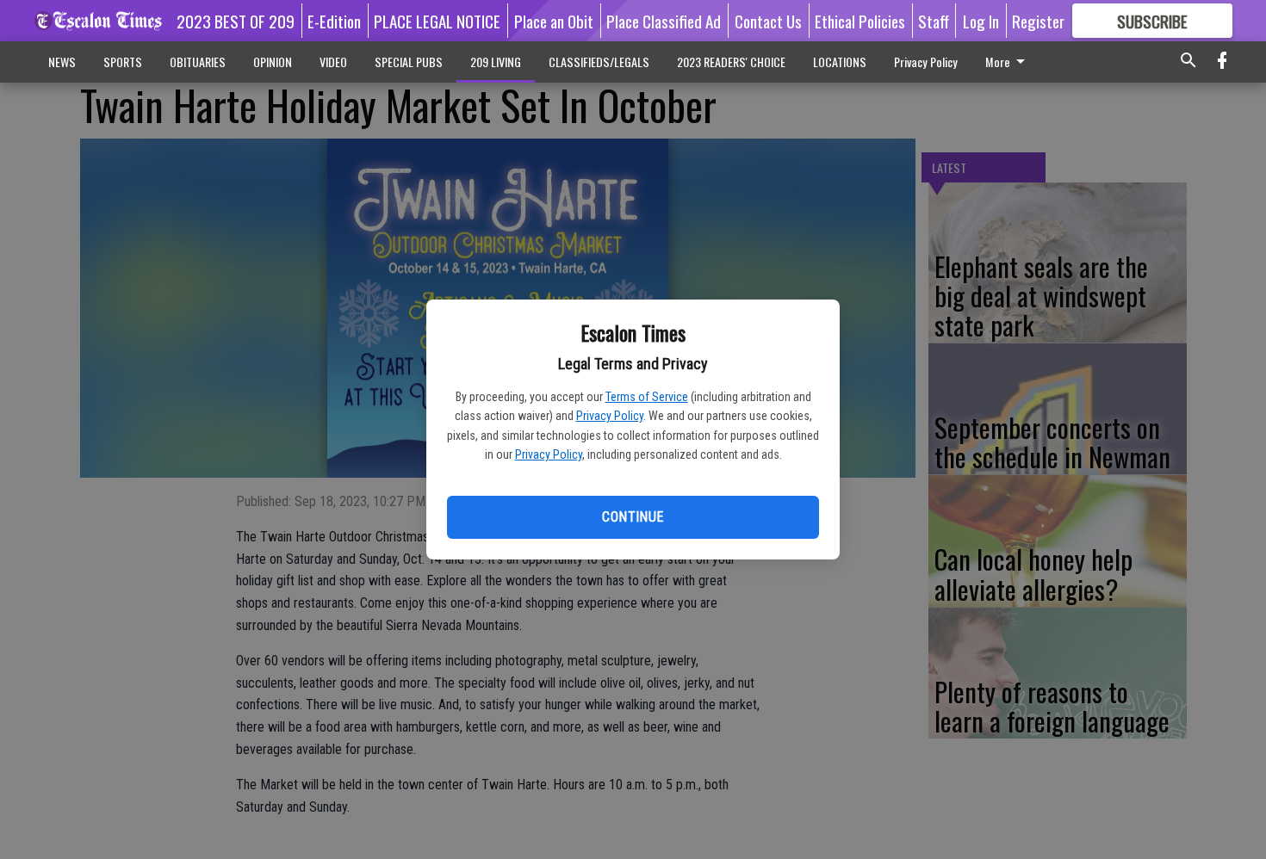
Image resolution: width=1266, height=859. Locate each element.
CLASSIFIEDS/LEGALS (599, 62)
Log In (981, 20)
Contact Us (768, 20)
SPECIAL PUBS (409, 62)
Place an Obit (553, 20)
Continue (632, 517)
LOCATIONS (839, 62)
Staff (933, 20)
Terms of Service (646, 397)
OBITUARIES (198, 62)
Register (1038, 20)
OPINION (272, 62)
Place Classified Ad (663, 20)
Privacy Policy (609, 416)
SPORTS (122, 62)
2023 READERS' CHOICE (731, 62)
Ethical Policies (860, 20)
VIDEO (333, 62)
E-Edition (334, 20)
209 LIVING (495, 62)
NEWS (62, 62)
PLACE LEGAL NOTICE (437, 20)
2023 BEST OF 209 (236, 20)
